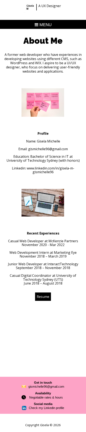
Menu (45, 24)
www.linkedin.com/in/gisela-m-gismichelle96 (50, 170)
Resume (43, 296)
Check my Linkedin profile (46, 408)
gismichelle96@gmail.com (48, 149)
